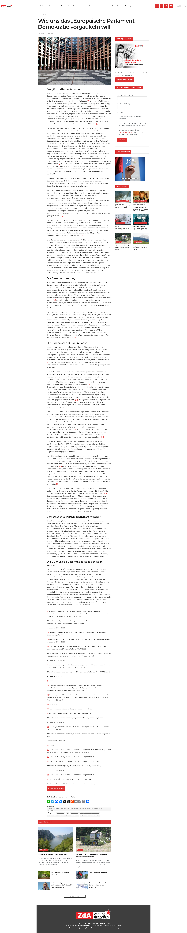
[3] (97, 124)
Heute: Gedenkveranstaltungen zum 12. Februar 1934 (122, 228)
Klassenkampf (77, 6)
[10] (48, 362)
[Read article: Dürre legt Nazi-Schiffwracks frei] (55, 839)
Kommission (95, 815)
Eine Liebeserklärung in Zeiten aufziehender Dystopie (98, 885)
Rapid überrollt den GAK (98, 872)
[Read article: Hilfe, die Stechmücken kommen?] (44, 875)
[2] (94, 106)
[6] (82, 235)
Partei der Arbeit (115, 6)
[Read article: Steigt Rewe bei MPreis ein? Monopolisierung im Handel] (141, 238)
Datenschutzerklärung (126, 132)
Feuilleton (89, 6)
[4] (59, 164)
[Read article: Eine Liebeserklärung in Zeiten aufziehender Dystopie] (82, 886)
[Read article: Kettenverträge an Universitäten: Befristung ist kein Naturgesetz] (44, 886)
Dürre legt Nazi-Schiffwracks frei (52, 854)
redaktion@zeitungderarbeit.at (83, 928)
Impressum (99, 928)
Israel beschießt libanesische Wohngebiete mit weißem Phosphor (123, 205)
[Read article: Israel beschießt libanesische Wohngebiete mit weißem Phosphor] (123, 197)
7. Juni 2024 (41, 33)
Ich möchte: (121, 112)
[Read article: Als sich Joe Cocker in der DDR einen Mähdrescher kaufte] (93, 839)
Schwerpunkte (130, 6)
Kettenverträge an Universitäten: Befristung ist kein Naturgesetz (61, 885)
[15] (60, 466)
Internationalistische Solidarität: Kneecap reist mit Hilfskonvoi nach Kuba (140, 228)
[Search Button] (185, 6)
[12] (76, 400)
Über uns (142, 6)
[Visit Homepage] (11, 5)
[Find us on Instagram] (161, 6)
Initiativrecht (85, 815)
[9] (75, 338)
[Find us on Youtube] (171, 6)
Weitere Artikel (74, 896)
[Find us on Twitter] (166, 6)
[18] (65, 534)
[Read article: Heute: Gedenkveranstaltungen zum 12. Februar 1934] (123, 219)
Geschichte (43, 850)
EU (67, 813)
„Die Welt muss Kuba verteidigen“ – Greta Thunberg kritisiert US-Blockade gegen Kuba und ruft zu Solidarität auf (140, 207)
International (64, 6)
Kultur (79, 850)
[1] (88, 101)
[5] (63, 216)
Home (39, 14)
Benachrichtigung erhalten (56, 788)
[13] (75, 429)
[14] (102, 437)
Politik (42, 6)
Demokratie (60, 813)
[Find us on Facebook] (157, 6)
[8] (55, 300)
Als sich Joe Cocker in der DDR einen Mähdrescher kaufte (122, 247)
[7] (75, 260)
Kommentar (101, 6)
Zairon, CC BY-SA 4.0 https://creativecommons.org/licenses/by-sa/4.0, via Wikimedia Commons (75, 809)
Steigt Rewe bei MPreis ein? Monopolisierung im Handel (140, 247)
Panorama (52, 6)
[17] (105, 493)
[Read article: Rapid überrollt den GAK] (82, 875)
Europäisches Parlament (56, 815)
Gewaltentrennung (72, 815)
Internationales (123, 200)
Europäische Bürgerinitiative (89, 813)
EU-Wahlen (74, 813)
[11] (89, 384)
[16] (57, 484)
